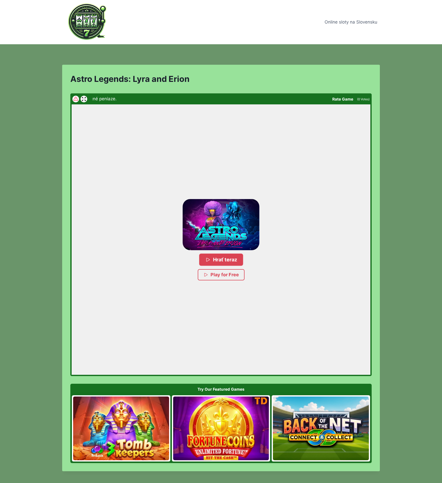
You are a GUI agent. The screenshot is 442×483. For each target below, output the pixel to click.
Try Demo (121, 428)
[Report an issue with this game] (75, 99)
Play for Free (225, 274)
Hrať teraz (225, 259)
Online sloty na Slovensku (351, 22)
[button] (221, 224)
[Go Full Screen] (84, 99)
